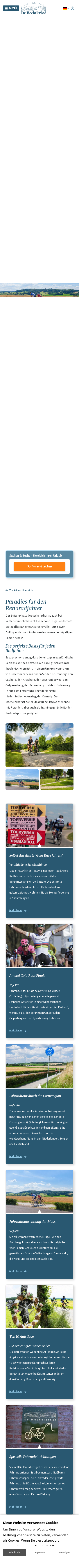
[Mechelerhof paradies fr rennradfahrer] (39, 745)
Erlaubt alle (14, 1552)
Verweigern (64, 1552)
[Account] (72, 8)
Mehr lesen (15, 910)
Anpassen (40, 1552)
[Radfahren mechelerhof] (56, 779)
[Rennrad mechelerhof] (22, 779)
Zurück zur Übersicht (21, 590)
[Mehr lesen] (39, 825)
